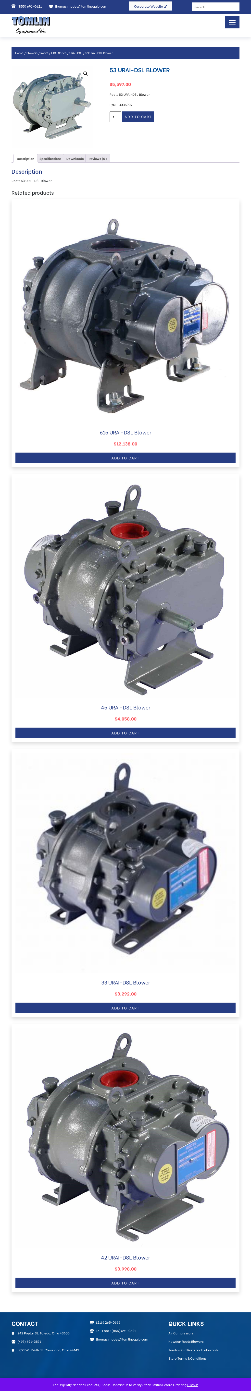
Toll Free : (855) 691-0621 (116, 1330)
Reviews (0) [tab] (98, 158)
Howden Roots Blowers (185, 1341)
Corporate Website (149, 6)
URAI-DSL (75, 53)
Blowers (32, 53)
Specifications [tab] (50, 158)
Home (19, 53)
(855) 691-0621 (29, 6)
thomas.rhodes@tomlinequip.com (81, 6)
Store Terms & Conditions (187, 1358)
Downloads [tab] (75, 158)
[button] (85, 73)
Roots (44, 53)
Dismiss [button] (192, 1384)
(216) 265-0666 (108, 1322)
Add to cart (138, 116)
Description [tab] (25, 158)
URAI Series (58, 53)
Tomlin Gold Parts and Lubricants (193, 1349)
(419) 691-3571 (29, 1341)
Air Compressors (180, 1333)
